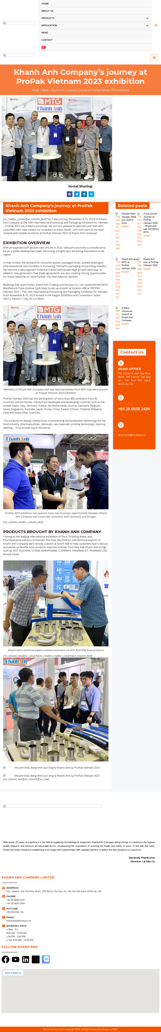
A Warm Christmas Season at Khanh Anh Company (127, 314)
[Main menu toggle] (154, 57)
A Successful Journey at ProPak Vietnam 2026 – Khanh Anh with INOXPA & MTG (151, 222)
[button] (156, 25)
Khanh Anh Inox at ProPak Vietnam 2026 (151, 262)
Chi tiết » (125, 226)
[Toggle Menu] (146, 18)
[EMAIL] (121, 425)
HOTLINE (125, 403)
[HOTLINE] (121, 398)
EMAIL (123, 430)
